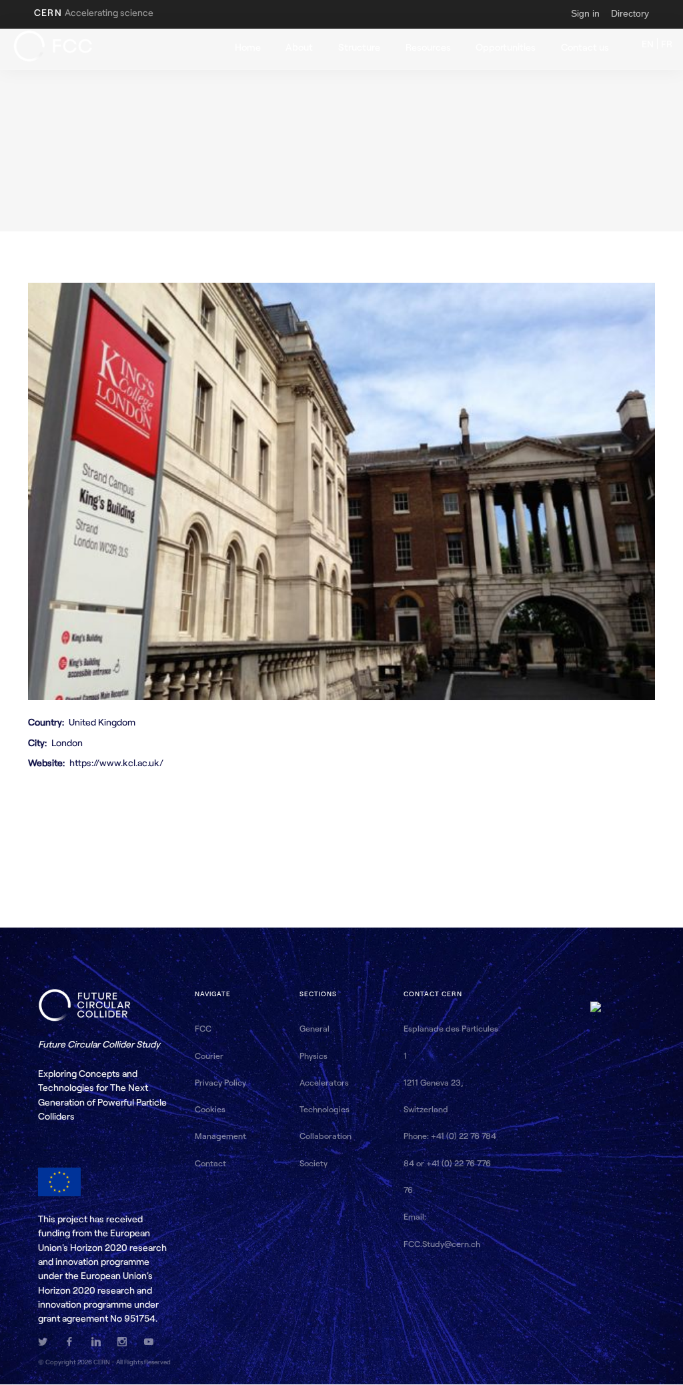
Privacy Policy (220, 1082)
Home (248, 47)
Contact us (585, 47)
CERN (93, 12)
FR (666, 43)
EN (649, 43)
